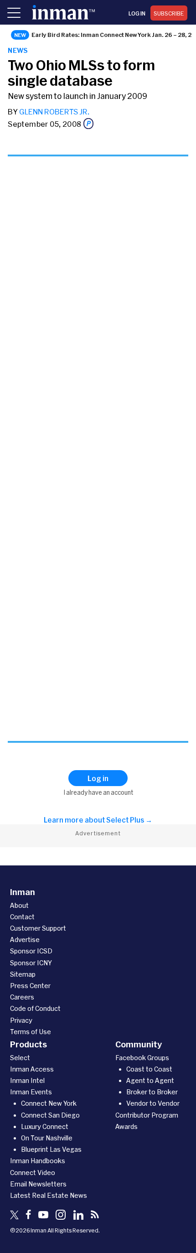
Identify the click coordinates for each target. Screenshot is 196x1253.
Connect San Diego (50, 1115)
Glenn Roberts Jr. (54, 111)
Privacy (21, 1020)
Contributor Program (146, 1115)
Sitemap (23, 974)
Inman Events (31, 1092)
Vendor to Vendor (153, 1103)
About (19, 905)
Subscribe (169, 13)
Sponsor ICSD (31, 951)
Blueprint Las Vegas (51, 1149)
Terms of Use (30, 1032)
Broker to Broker (152, 1092)
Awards (126, 1126)
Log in (137, 13)
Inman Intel (27, 1080)
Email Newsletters (38, 1184)
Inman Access (32, 1069)
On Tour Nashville (46, 1138)
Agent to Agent (150, 1080)
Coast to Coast (149, 1069)
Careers (22, 997)
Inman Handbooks (37, 1161)
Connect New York (49, 1103)
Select (20, 1057)
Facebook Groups (142, 1057)
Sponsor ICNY (31, 963)
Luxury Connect (44, 1126)
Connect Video (32, 1172)
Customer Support (38, 928)
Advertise (25, 939)
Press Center (30, 985)
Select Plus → (129, 820)
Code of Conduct (35, 1008)
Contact (22, 917)
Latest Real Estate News (48, 1195)
